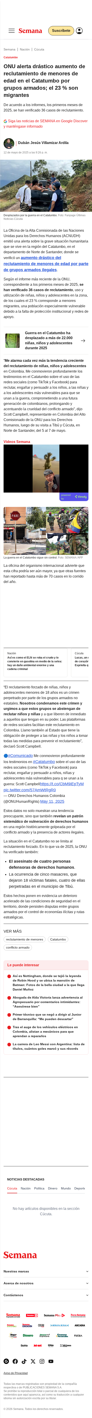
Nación (25, 49)
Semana (9, 49)
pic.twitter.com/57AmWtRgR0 (30, 790)
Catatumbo (58, 939)
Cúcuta (39, 49)
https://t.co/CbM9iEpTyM (62, 784)
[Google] (6, 1361)
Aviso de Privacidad (20, 1373)
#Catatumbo (44, 761)
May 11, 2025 (52, 801)
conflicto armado (17, 947)
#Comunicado (20, 755)
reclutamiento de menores (24, 939)
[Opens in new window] (15, 1361)
